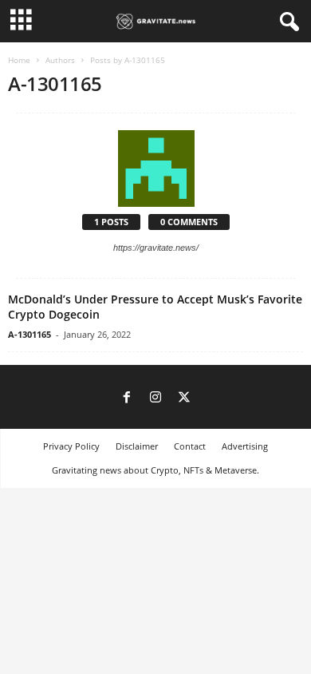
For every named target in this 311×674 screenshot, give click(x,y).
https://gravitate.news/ (156, 247)
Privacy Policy (71, 446)
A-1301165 (29, 334)
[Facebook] (127, 398)
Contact (190, 446)
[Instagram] (155, 398)
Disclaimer (137, 446)
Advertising (245, 446)
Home (19, 59)
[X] (184, 398)
